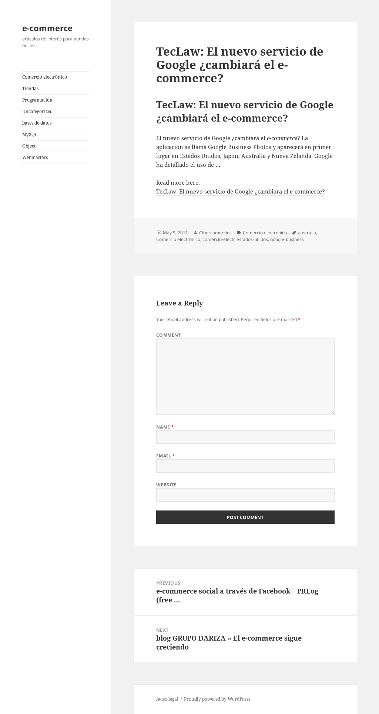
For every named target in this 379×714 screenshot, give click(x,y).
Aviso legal (167, 699)
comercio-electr (218, 239)
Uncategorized (37, 111)
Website (166, 485)
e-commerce (47, 27)
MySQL (29, 134)
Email (165, 456)
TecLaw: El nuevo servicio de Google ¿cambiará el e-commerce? (240, 191)
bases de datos (36, 123)
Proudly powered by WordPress (217, 699)
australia (307, 232)
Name (165, 427)
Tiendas (30, 88)
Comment (168, 335)
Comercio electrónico (44, 77)
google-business (287, 239)
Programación (37, 100)
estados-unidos (252, 239)
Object (29, 146)
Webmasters (35, 157)
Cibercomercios (215, 232)
